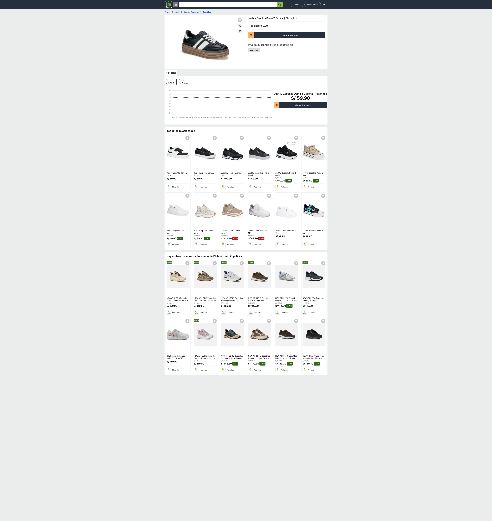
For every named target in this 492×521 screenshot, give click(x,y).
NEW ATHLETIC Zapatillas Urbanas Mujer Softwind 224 (286, 358)
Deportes (176, 12)
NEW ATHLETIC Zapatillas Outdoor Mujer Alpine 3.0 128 (177, 300)
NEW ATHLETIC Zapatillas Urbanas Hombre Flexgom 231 (259, 358)
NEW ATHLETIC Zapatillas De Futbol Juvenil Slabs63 (286, 299)
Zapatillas (207, 12)
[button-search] (280, 4)
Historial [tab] (171, 72)
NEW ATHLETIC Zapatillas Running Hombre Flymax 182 (232, 300)
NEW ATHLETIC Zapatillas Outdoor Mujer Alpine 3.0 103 (205, 358)
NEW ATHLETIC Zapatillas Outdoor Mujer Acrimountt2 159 (232, 358)
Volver (167, 12)
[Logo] (168, 4)
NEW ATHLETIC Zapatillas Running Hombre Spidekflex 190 (313, 300)
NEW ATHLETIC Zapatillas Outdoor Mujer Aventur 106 (205, 299)
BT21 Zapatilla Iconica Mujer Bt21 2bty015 (176, 357)
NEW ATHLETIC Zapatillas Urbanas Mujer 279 (259, 299)
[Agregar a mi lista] (187, 138)
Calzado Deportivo (191, 12)
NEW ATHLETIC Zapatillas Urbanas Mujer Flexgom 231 (313, 358)
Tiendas (297, 4)
